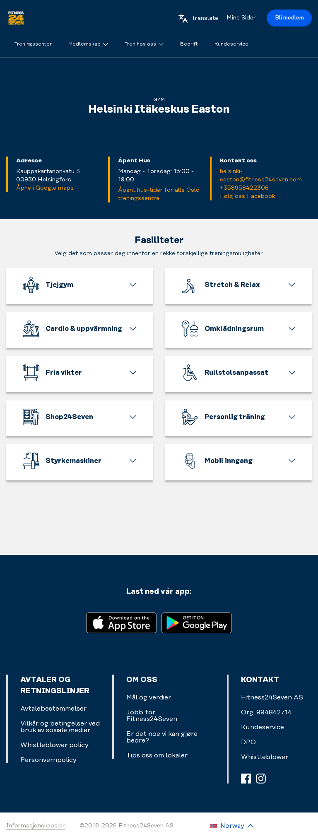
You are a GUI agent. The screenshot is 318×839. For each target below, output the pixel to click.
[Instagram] (261, 779)
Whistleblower (264, 757)
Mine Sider (241, 17)
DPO (248, 742)
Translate (204, 18)
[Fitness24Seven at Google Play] (196, 622)
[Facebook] (246, 779)
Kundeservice (262, 727)
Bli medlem (289, 18)
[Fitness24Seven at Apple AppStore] (121, 622)
